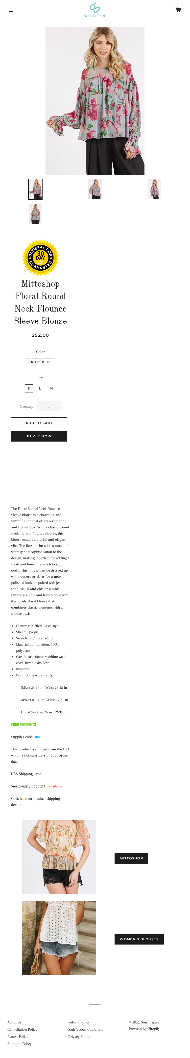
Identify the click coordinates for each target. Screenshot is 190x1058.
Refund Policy (79, 1022)
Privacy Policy (79, 1036)
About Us (14, 1022)
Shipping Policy (19, 1043)
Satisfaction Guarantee (85, 1029)
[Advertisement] (40, 471)
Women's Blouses (139, 939)
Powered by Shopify (144, 1028)
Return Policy (17, 1036)
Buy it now (39, 436)
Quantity (26, 406)
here (23, 798)
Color (40, 352)
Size (40, 378)
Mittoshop (131, 858)
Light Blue (40, 362)
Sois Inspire (150, 1022)
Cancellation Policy (22, 1029)
